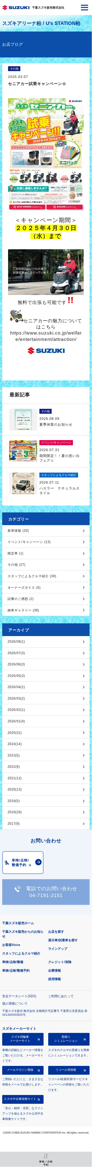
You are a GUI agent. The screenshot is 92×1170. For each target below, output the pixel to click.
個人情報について (15, 1003)
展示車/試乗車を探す (63, 940)
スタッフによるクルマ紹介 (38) (32, 576)
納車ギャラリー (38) (23, 610)
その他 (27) (16, 564)
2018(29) (15, 812)
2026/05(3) (16, 676)
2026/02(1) (16, 710)
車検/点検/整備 (12, 962)
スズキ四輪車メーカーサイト (20, 1038)
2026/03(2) (16, 698)
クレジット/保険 (59, 962)
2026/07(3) (16, 653)
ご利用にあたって (61, 996)
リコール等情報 (66, 1070)
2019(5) (14, 801)
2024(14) (15, 744)
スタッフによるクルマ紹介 (21, 953)
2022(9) (14, 767)
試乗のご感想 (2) (21, 599)
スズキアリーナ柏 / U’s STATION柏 (41, 23)
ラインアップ (57, 949)
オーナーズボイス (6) (24, 587)
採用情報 (54, 979)
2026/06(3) (16, 664)
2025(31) (15, 733)
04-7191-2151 (46, 895)
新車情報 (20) (18, 530)
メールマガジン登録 (20, 1070)
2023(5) (14, 755)
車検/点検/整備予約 (16, 970)
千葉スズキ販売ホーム (18, 923)
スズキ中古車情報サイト (20, 1099)
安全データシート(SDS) (19, 996)
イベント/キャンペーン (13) (29, 542)
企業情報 (54, 970)
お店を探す (56, 931)
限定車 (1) (15, 553)
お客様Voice (11, 945)
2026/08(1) (16, 641)
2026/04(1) (16, 687)
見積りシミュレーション (66, 1038)
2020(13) (15, 789)
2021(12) (15, 778)
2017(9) (14, 823)
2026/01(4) (16, 721)
